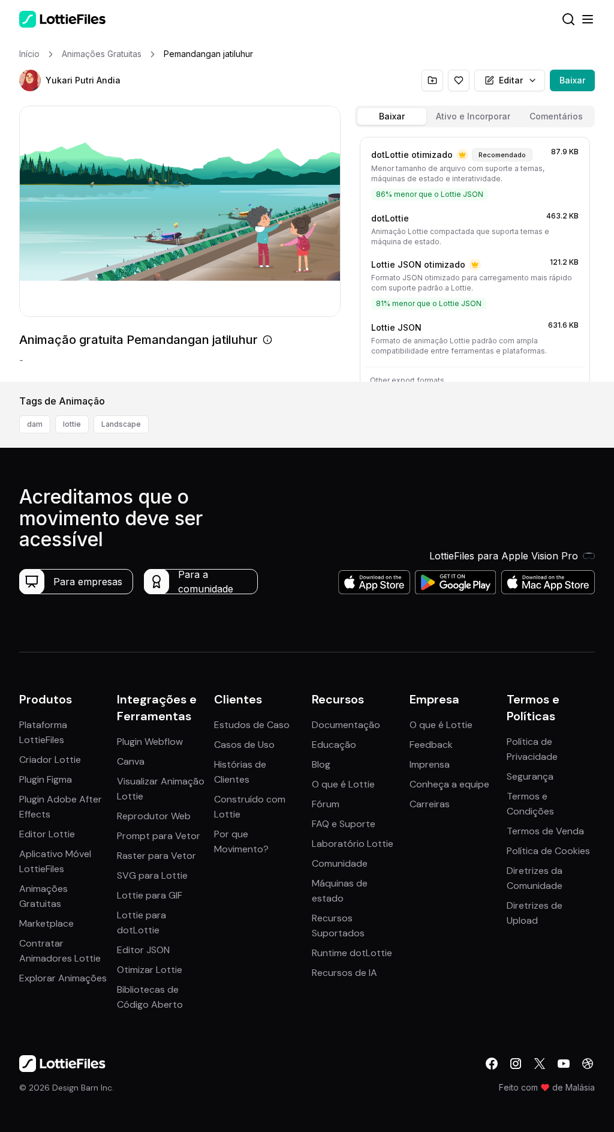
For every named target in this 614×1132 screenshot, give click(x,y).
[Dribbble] (587, 1063)
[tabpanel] (475, 257)
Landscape (121, 424)
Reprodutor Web (154, 816)
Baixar (572, 80)
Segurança (530, 776)
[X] (539, 1063)
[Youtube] (563, 1063)
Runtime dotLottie (352, 953)
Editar (511, 80)
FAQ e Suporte (343, 823)
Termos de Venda (545, 831)
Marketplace (46, 923)
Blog (321, 764)
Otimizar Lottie (149, 969)
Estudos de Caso (252, 724)
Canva (131, 761)
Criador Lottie (50, 759)
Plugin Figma (45, 779)
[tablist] (475, 116)
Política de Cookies (548, 850)
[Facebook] (491, 1063)
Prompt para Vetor (158, 835)
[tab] (391, 116)
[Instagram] (515, 1063)
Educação (334, 744)
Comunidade (340, 863)
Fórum (325, 804)
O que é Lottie (343, 784)
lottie (72, 424)
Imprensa (430, 764)
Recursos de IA (344, 972)
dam (35, 424)
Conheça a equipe (449, 784)
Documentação (346, 724)
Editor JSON (143, 950)
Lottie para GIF (149, 895)
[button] (30, 80)
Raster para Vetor (156, 855)
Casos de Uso (244, 744)
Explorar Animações (63, 978)
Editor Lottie (47, 834)
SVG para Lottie (152, 875)
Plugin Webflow (150, 741)
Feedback (431, 744)
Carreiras (430, 804)
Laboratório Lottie (352, 843)
